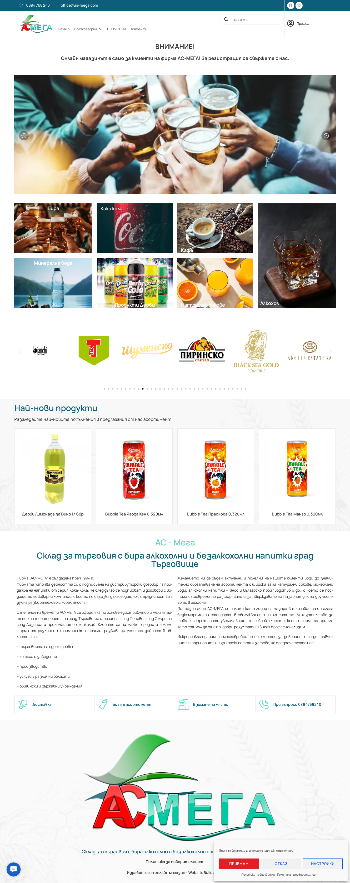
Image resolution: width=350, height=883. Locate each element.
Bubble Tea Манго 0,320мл (297, 514)
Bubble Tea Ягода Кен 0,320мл (134, 514)
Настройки (323, 863)
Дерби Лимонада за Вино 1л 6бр (53, 514)
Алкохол (269, 303)
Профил (303, 23)
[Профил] (290, 23)
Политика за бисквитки (258, 875)
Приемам (239, 863)
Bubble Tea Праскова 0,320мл (216, 514)
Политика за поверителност (297, 875)
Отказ (281, 863)
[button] (88, 29)
